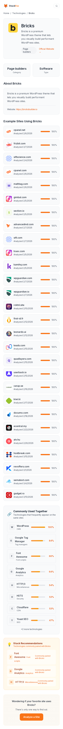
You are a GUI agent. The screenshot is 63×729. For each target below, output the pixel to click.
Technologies (19, 13)
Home (6, 13)
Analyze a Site (31, 716)
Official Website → (46, 50)
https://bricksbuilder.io (26, 109)
